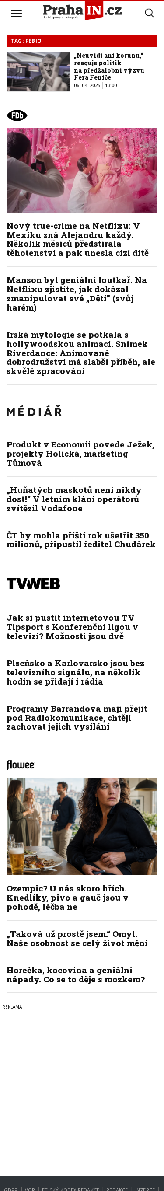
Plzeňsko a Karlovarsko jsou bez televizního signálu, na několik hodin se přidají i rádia (75, 672)
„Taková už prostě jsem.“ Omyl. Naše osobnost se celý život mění (77, 938)
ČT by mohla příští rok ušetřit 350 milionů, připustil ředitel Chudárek (81, 540)
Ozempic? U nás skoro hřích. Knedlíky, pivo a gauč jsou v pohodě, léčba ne (68, 897)
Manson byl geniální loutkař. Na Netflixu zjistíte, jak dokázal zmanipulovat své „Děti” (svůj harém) (77, 293)
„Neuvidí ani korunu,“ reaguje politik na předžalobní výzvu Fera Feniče (109, 66)
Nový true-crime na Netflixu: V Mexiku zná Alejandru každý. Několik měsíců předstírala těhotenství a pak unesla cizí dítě (78, 239)
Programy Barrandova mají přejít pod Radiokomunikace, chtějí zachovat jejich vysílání (77, 717)
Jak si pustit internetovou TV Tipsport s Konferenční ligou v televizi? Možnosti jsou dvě (72, 626)
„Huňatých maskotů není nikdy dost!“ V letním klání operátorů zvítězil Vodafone (74, 498)
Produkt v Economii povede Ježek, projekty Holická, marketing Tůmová (80, 453)
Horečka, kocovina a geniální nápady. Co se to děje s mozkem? (76, 974)
